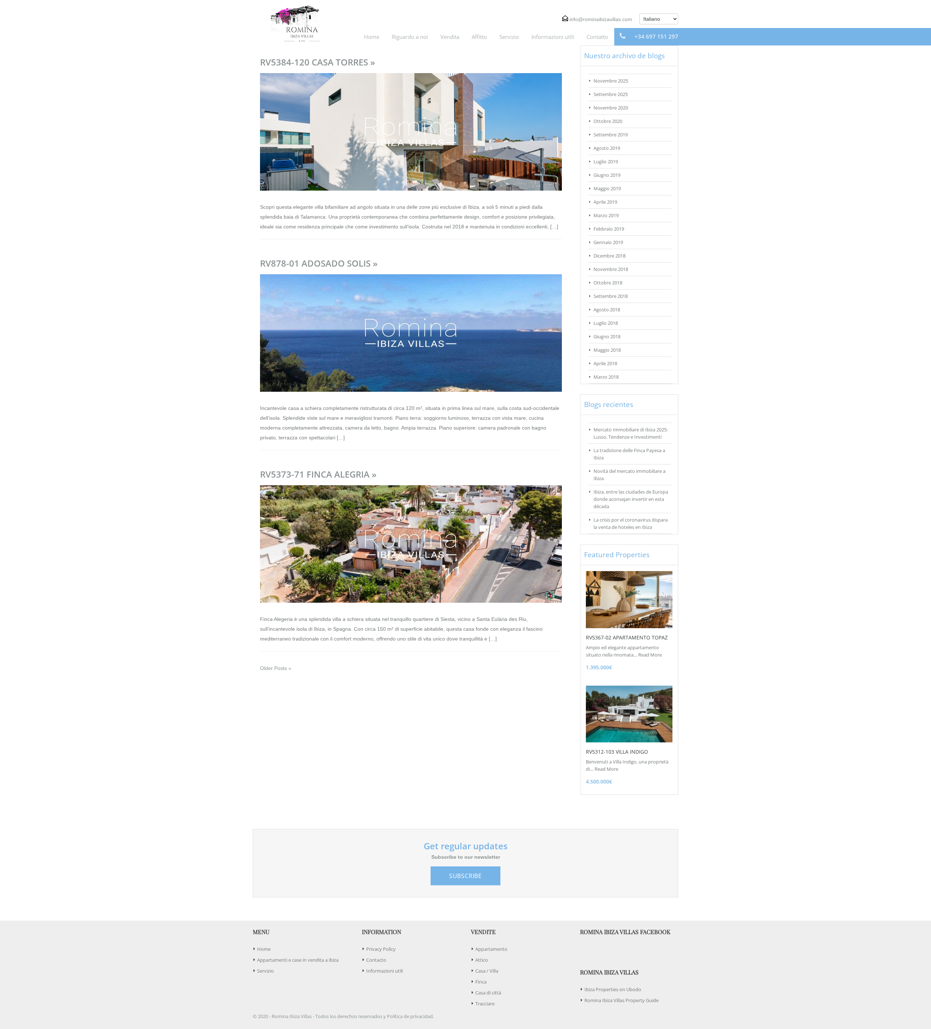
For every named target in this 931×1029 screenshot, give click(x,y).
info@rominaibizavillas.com (601, 19)
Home (371, 36)
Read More (650, 654)
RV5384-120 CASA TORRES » (317, 62)
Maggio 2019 (607, 188)
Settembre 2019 (611, 134)
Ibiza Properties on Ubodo (612, 989)
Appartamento (491, 949)
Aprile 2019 (605, 202)
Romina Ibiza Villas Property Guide (621, 1000)
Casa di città (488, 992)
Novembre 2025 (611, 80)
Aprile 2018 (605, 363)
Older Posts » (275, 668)
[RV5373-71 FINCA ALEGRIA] (411, 543)
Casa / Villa (486, 971)
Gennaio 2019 (608, 242)
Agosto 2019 (607, 148)
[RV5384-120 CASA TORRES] (411, 131)
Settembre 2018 (611, 296)
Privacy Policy (381, 949)
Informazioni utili (552, 36)
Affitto (479, 36)
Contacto (376, 960)
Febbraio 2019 (609, 229)
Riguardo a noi (410, 36)
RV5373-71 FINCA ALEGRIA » (318, 474)
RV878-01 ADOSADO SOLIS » (318, 263)
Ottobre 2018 (608, 282)
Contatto (597, 36)
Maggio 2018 (607, 350)
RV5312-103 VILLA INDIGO (617, 751)
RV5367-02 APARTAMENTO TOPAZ (627, 637)
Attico (481, 960)
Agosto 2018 (607, 309)
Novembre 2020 (611, 107)
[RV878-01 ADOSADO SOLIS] (411, 332)
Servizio (509, 36)
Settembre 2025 (611, 94)
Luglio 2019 (606, 161)
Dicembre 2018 (610, 255)
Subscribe (465, 876)
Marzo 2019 (606, 215)
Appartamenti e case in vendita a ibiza (298, 960)
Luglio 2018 (606, 323)
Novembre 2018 (611, 269)
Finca (481, 981)
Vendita (449, 36)
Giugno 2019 (607, 175)
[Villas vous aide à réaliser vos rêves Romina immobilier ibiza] (293, 22)
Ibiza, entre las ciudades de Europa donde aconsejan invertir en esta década (631, 499)
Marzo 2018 (606, 377)
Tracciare (485, 1003)
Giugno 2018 (607, 336)
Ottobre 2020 (608, 121)
